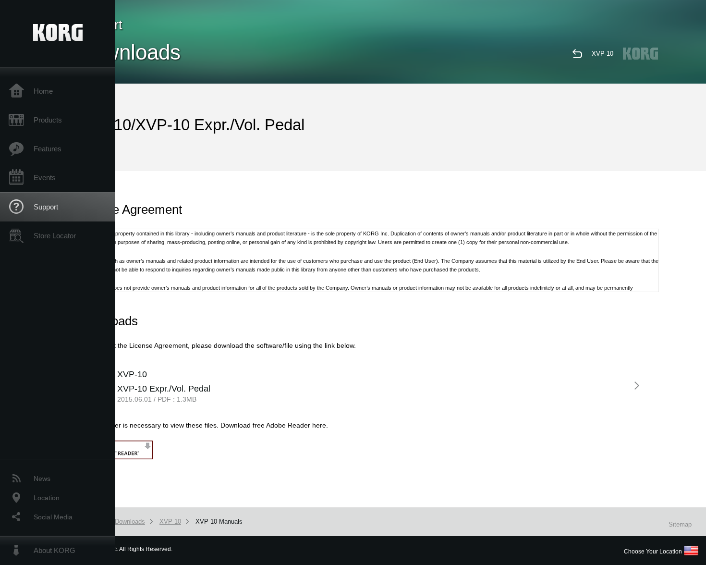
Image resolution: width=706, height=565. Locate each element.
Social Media (53, 517)
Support (46, 207)
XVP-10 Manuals (219, 521)
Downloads (130, 521)
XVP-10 (602, 53)
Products (48, 120)
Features (47, 149)
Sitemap (680, 524)
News (42, 478)
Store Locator (55, 236)
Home (43, 91)
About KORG (54, 550)
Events (45, 177)
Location (47, 498)
